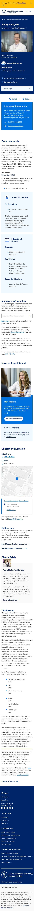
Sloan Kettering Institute (9, 853)
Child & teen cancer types (10, 835)
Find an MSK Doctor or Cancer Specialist (16, 19)
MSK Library (5, 862)
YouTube (10, 808)
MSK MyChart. (11, 437)
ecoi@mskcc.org (23, 775)
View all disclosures (8, 781)
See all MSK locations (15, 519)
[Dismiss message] (31, 4)
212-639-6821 (9, 457)
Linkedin (12, 808)
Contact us (5, 797)
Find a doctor (6, 844)
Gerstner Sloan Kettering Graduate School (16, 856)
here (29, 768)
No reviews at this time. (9, 57)
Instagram (2, 808)
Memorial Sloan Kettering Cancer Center (16, 501)
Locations (4, 800)
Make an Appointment (14, 419)
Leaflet (18, 495)
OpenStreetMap (22, 495)
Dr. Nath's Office (14, 78)
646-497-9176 (10, 354)
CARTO (31, 495)
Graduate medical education (11, 859)
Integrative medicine (8, 838)
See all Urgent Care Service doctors (14, 544)
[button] (17, 479)
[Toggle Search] (26, 12)
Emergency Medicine (13, 28)
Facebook (4, 808)
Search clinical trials (10, 600)
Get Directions (11, 510)
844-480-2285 (18, 408)
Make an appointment (15, 126)
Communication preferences (11, 882)
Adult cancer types (8, 832)
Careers (4, 820)
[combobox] (17, 316)
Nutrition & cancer (7, 841)
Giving (3, 823)
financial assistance (17, 332)
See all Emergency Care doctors (12, 548)
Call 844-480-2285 (15, 122)
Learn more (5, 321)
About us (4, 817)
